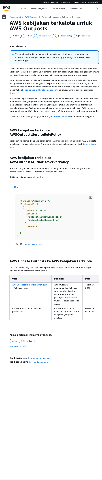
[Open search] (97, 8)
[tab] (15, 187)
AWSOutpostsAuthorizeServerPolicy (29, 284)
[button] (18, 46)
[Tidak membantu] (21, 244)
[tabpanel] (54, 220)
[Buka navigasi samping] (4, 17)
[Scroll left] (19, 9)
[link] (61, 17)
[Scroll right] (86, 9)
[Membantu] (17, 244)
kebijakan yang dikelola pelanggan (39, 89)
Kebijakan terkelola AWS (57, 116)
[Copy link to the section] (7, 130)
